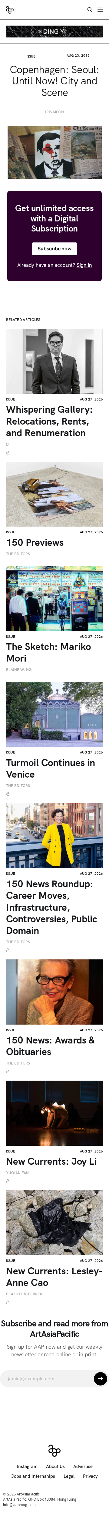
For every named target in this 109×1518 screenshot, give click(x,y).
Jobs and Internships (33, 1476)
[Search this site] (90, 10)
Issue (30, 56)
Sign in (84, 265)
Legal (69, 1476)
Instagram (27, 1466)
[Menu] (100, 10)
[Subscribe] (100, 1379)
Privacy (90, 1476)
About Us (55, 1466)
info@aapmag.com (19, 1504)
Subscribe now (54, 248)
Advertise (83, 1466)
